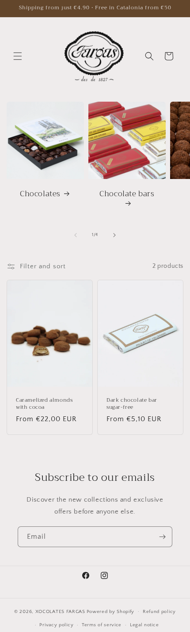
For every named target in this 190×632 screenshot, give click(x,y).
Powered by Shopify (111, 611)
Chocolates (40, 194)
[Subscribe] (162, 536)
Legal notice (144, 625)
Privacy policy (56, 625)
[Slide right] (114, 235)
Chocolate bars (126, 194)
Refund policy (159, 611)
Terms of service (102, 625)
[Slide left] (75, 235)
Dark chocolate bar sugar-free (131, 404)
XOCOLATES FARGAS (60, 611)
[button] (17, 56)
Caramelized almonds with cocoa (44, 404)
